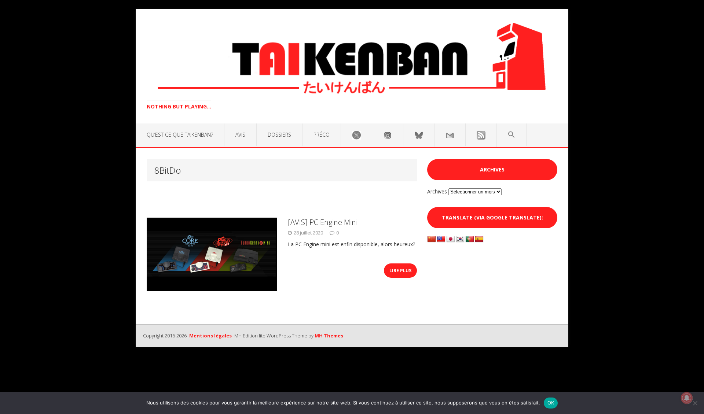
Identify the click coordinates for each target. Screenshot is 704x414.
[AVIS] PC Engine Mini (323, 222)
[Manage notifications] (687, 398)
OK (550, 403)
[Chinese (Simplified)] (431, 239)
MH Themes (329, 335)
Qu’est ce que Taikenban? (180, 134)
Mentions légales (210, 335)
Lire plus (400, 270)
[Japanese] (450, 239)
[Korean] (460, 239)
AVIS (240, 134)
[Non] (694, 403)
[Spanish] (479, 239)
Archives (437, 191)
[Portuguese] (469, 239)
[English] (441, 239)
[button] (511, 134)
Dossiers (279, 134)
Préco (322, 134)
